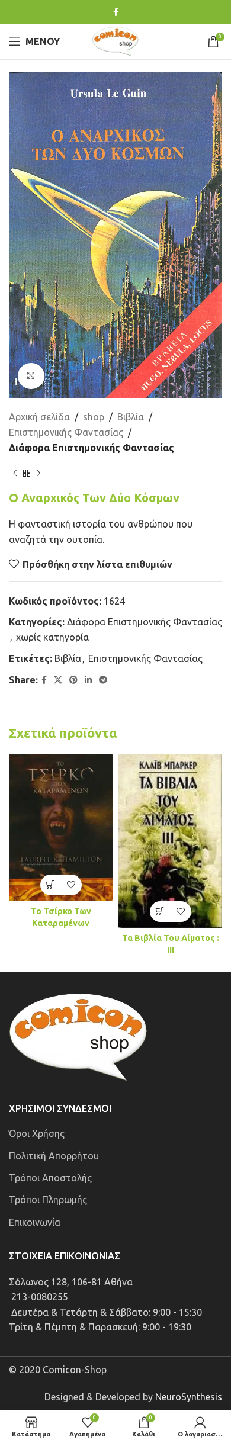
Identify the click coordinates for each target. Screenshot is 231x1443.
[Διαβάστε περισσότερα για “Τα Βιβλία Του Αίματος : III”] (160, 911)
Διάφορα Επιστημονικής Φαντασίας (91, 447)
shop (93, 417)
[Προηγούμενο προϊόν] (15, 473)
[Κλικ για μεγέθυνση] (31, 376)
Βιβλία (130, 417)
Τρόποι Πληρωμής (48, 1199)
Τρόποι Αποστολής (50, 1177)
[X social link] (58, 680)
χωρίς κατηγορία (52, 637)
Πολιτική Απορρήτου (54, 1155)
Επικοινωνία (34, 1222)
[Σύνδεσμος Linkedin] (88, 680)
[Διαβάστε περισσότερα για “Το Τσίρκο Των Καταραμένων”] (50, 885)
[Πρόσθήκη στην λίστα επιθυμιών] (71, 885)
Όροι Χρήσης (37, 1133)
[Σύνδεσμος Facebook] (116, 12)
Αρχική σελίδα (39, 417)
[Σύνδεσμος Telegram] (103, 680)
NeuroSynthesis (188, 1396)
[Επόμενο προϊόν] (38, 473)
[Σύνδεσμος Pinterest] (73, 680)
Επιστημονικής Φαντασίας (66, 432)
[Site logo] (115, 40)
